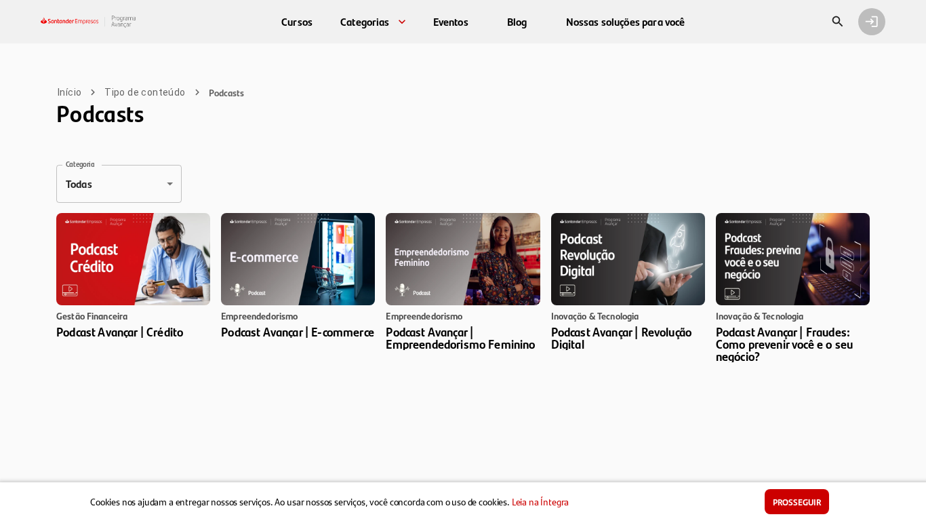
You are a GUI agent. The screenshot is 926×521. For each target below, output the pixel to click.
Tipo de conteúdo (144, 92)
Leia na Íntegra (540, 501)
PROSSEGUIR (797, 501)
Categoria (80, 164)
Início (69, 92)
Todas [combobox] (79, 183)
